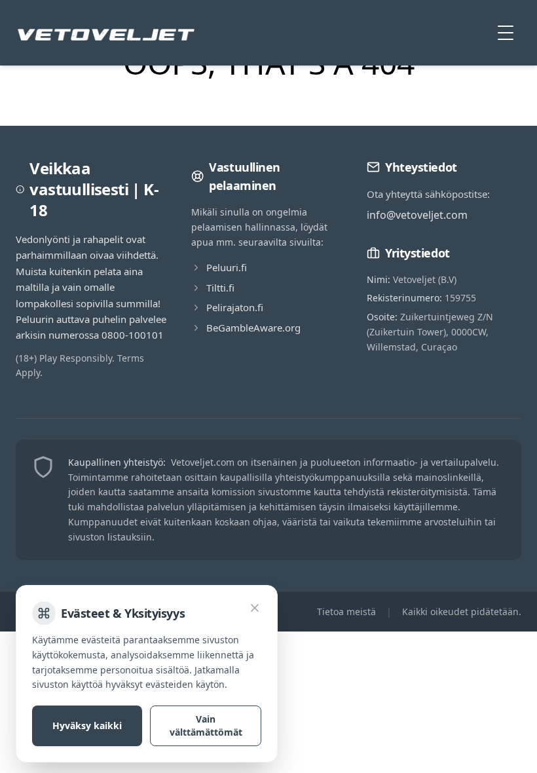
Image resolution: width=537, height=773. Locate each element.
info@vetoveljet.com (417, 215)
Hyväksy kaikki (87, 725)
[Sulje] (254, 607)
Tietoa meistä (346, 611)
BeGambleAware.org (253, 327)
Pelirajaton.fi (234, 307)
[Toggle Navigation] (505, 32)
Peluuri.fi (226, 267)
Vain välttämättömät (206, 725)
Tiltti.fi (220, 287)
